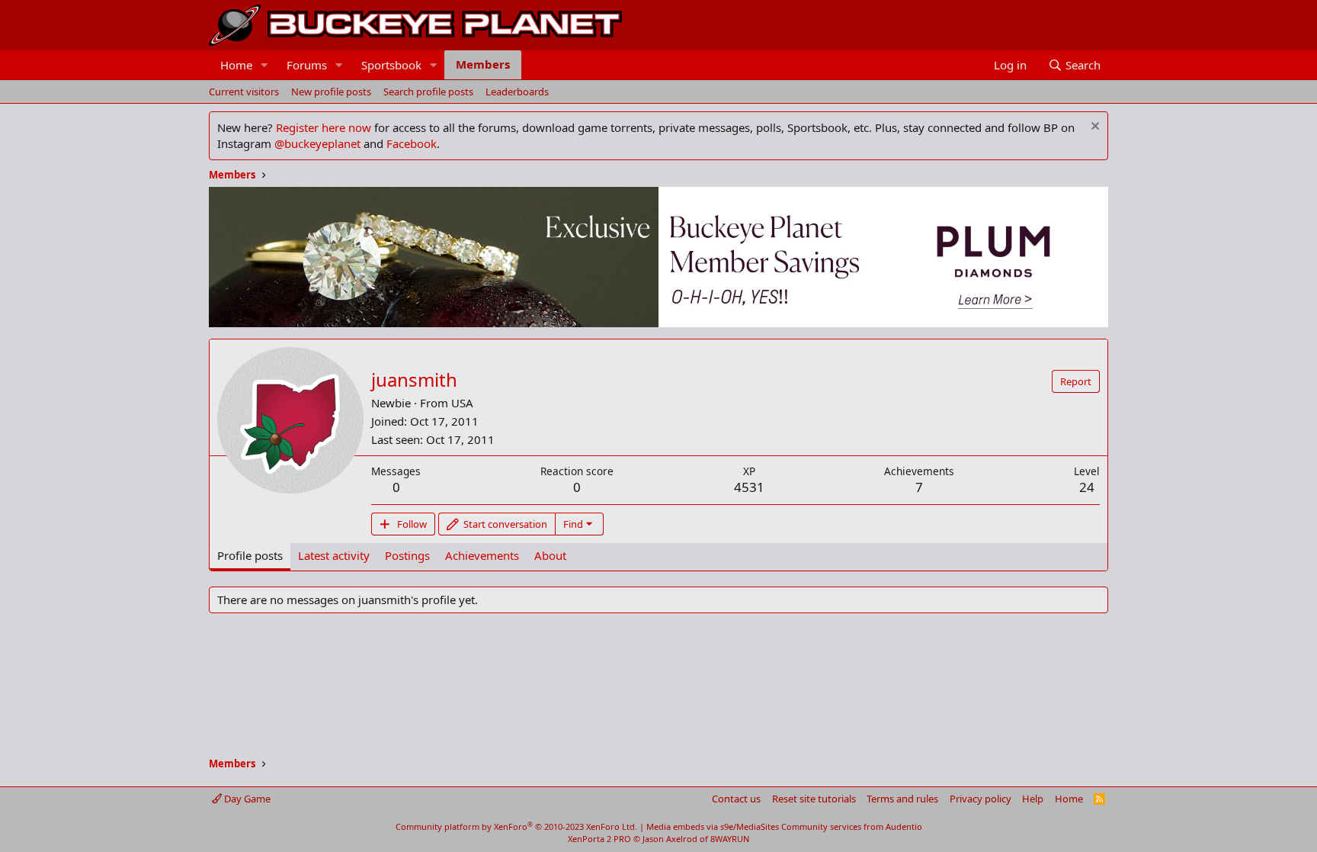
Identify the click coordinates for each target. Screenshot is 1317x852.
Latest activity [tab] (334, 555)
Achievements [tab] (482, 555)
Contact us (736, 798)
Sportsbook (391, 64)
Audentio (904, 826)
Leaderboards (517, 91)
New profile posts (331, 91)
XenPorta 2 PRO (599, 838)
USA (462, 402)
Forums (307, 64)
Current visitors (244, 91)
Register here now (323, 127)
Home (236, 64)
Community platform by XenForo (516, 826)
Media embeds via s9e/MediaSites (712, 826)
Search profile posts (428, 91)
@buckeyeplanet (317, 143)
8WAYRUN (729, 838)
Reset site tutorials (814, 798)
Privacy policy (980, 798)
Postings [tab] (407, 555)
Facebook (411, 143)
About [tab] (550, 555)
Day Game (246, 798)
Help (1032, 798)
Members (483, 64)
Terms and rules (902, 798)
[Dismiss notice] (1093, 128)
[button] (264, 65)
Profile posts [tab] (250, 555)
